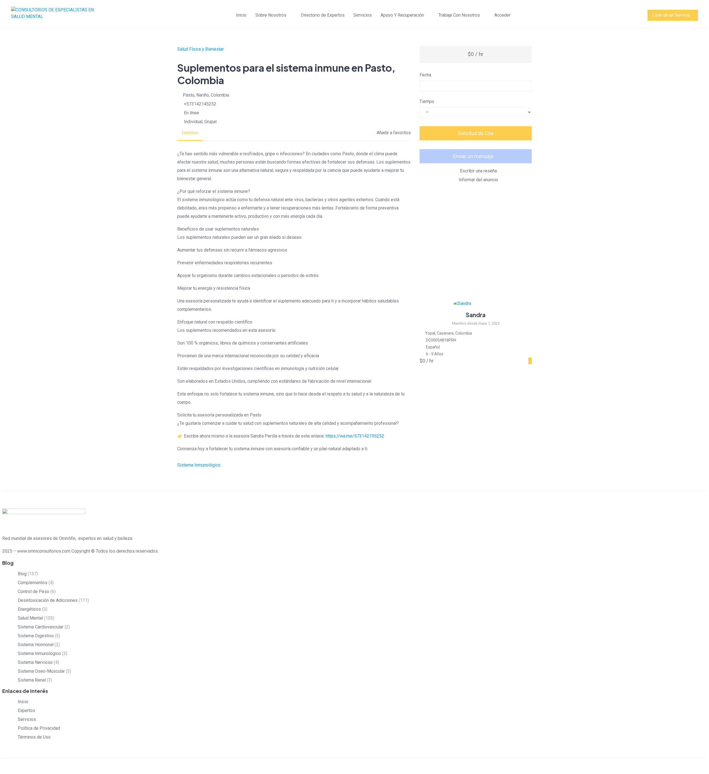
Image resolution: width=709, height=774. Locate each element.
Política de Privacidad (39, 728)
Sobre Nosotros (270, 15)
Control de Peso (33, 591)
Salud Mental (30, 618)
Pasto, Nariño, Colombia (206, 95)
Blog (22, 573)
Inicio (241, 15)
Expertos (26, 710)
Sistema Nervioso (35, 662)
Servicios (362, 15)
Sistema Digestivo (36, 635)
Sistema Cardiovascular (40, 627)
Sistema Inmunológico (198, 465)
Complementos (32, 582)
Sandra (475, 315)
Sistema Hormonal (35, 644)
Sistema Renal (32, 680)
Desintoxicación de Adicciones (48, 600)
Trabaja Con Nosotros (459, 15)
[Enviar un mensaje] (530, 361)
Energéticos (29, 609)
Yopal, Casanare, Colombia (448, 333)
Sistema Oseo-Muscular (41, 671)
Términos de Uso (34, 737)
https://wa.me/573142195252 (355, 436)
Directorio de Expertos (323, 15)
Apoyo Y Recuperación (402, 15)
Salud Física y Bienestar (200, 49)
